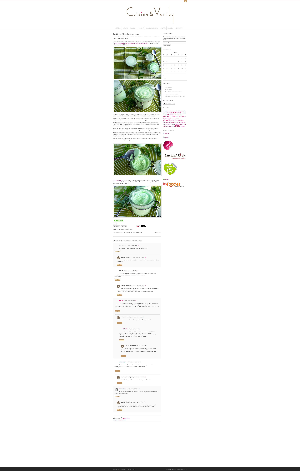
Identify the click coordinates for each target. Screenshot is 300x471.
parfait (127, 229)
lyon (170, 120)
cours (181, 114)
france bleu (182, 117)
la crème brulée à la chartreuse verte (122, 43)
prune (174, 124)
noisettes (169, 122)
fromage (167, 118)
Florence (126, 418)
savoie (165, 126)
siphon (169, 126)
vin (184, 126)
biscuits (175, 111)
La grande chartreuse (118, 180)
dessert (121, 229)
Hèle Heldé (122, 362)
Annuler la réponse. (119, 420)
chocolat (169, 114)
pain (178, 122)
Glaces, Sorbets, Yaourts (154, 36)
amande (166, 111)
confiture (178, 114)
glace (124, 229)
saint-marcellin (183, 124)
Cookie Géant (168, 87)
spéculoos (173, 126)
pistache (181, 122)
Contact (170, 28)
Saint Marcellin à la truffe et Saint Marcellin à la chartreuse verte (128, 232)
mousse (181, 120)
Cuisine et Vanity (116, 38)
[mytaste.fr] (166, 137)
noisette (165, 122)
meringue (173, 120)
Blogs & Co (179, 28)
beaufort (171, 111)
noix (172, 122)
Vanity (141, 28)
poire (184, 122)
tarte (177, 125)
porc (172, 124)
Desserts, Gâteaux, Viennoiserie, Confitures (139, 36)
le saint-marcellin (143, 43)
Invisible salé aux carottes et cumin (173, 91)
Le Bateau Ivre (157, 232)
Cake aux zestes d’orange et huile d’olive (175, 96)
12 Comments (125, 38)
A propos (125, 28)
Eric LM (121, 300)
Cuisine (132, 28)
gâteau (166, 120)
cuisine (170, 116)
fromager (173, 118)
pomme (165, 124)
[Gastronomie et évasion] (150, 22)
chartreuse (116, 229)
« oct (164, 78)
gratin (180, 118)
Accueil (117, 28)
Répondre (117, 251)
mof (178, 120)
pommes (169, 124)
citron (174, 114)
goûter (177, 118)
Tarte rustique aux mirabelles (172, 94)
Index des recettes (152, 28)
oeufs (175, 122)
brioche (179, 111)
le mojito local (134, 43)
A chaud (163, 28)
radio (178, 124)
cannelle (183, 111)
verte (131, 229)
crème (166, 116)
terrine (182, 126)
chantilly (169, 113)
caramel (165, 113)
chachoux (122, 388)
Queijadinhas (168, 89)
